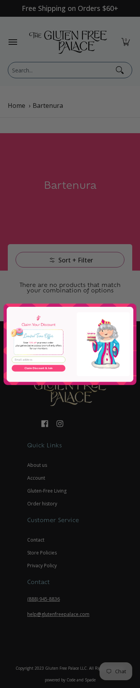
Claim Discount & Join (38, 368)
